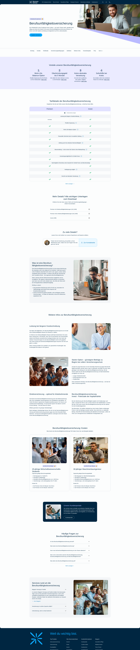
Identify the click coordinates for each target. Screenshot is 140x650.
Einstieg (32, 50)
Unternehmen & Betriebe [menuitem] (85, 2)
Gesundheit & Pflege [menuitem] (65, 2)
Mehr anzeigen (69, 183)
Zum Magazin (37, 601)
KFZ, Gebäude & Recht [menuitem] (46, 2)
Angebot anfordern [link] (35, 35)
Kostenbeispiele (87, 50)
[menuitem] (103, 2)
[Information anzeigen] (80, 116)
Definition (69, 50)
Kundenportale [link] (69, 517)
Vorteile (38, 50)
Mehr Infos (44, 79)
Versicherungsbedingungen (57, 50)
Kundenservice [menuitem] (95, 2)
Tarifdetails (45, 50)
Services (101, 50)
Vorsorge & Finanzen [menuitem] (74, 2)
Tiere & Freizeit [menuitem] (56, 2)
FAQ (95, 50)
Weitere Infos (77, 50)
